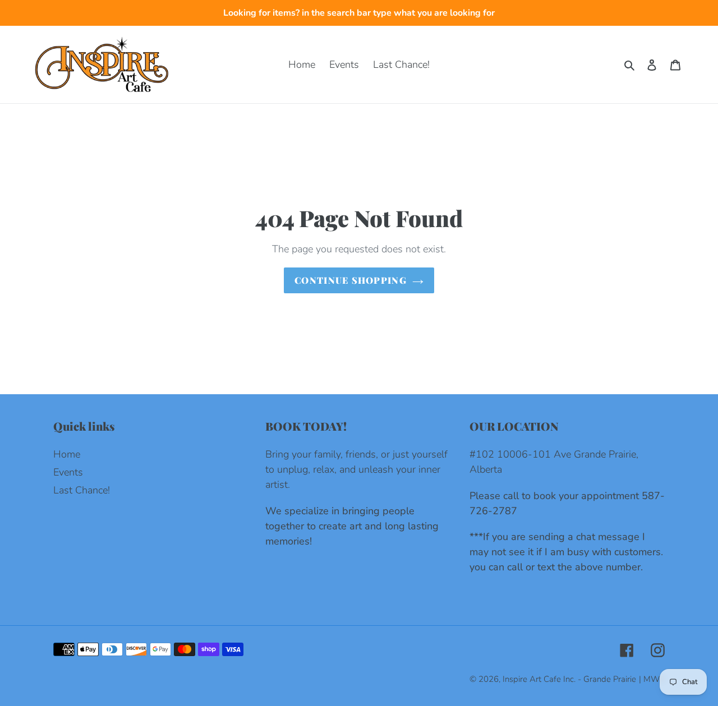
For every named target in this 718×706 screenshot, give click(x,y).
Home (66, 454)
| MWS (652, 679)
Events (68, 472)
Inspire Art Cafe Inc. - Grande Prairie (569, 679)
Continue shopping (350, 280)
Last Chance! (81, 490)
